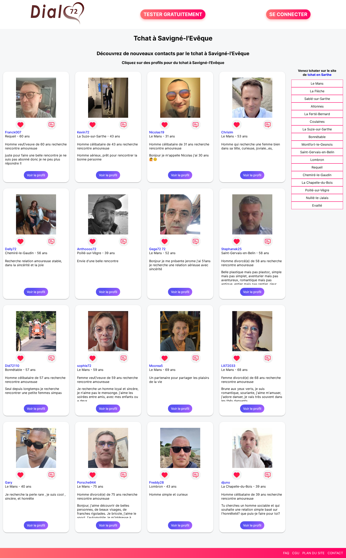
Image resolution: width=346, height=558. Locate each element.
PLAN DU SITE (313, 553)
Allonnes (317, 106)
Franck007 (13, 132)
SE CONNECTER (288, 14)
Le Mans (317, 83)
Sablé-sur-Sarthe (317, 99)
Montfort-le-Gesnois (317, 144)
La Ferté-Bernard (317, 114)
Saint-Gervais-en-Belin (317, 152)
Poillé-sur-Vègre (317, 190)
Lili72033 (228, 366)
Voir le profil (36, 175)
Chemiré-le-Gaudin (317, 175)
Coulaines (317, 122)
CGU (295, 553)
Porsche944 (86, 482)
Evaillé (317, 205)
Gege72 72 (157, 249)
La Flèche (317, 91)
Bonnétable (317, 137)
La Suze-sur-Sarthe (317, 129)
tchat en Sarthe (320, 75)
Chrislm (227, 132)
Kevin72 (83, 132)
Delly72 (10, 249)
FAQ (286, 553)
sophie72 (84, 366)
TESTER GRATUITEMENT (173, 14)
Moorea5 (156, 366)
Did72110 (12, 366)
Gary (8, 482)
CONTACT (335, 553)
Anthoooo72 (86, 249)
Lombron (317, 160)
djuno (225, 482)
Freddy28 (156, 482)
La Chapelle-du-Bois (317, 183)
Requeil (317, 167)
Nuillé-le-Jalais (317, 198)
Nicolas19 (156, 132)
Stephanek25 (231, 249)
